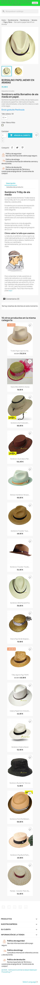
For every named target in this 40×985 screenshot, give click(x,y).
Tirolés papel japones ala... (20, 351)
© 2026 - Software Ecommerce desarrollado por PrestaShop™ (19, 971)
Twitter (9, 907)
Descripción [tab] (10, 183)
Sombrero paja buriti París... (20, 855)
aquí (10, 290)
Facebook (3, 907)
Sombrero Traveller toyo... (20, 531)
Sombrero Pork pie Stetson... (20, 819)
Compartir (12, 147)
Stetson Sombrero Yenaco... (20, 495)
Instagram (25, 907)
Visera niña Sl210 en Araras (20, 387)
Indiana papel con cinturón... (20, 711)
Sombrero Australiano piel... (20, 459)
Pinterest (22, 147)
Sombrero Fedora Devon (20, 747)
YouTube (14, 907)
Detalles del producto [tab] (14, 187)
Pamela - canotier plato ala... (20, 891)
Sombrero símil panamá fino (20, 603)
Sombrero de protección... (20, 423)
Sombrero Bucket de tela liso (20, 783)
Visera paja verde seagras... (20, 639)
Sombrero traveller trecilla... (20, 567)
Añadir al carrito (20, 135)
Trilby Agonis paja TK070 (20, 675)
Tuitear (17, 147)
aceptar (35, 3)
